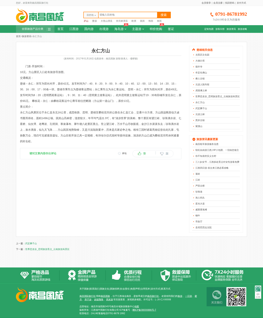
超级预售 (98, 299)
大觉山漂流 (106, 21)
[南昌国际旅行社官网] (40, 22)
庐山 (86, 21)
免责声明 (135, 288)
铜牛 (197, 215)
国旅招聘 (114, 288)
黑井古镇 (200, 120)
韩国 (150, 21)
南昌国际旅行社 (88, 296)
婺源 (94, 21)
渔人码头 (200, 197)
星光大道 (200, 203)
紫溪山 (198, 126)
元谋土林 (200, 114)
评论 (124, 153)
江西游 (74, 29)
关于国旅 (84, 288)
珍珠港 (198, 191)
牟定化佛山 (201, 72)
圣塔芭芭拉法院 (203, 227)
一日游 (188, 296)
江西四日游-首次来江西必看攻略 (212, 168)
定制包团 (209, 29)
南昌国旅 (105, 296)
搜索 (164, 15)
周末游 (109, 299)
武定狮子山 (201, 108)
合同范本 (145, 288)
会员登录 (206, 3)
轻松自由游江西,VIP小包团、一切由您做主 (217, 150)
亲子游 (88, 299)
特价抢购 (156, 28)
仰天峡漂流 (122, 21)
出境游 (104, 29)
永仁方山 (200, 102)
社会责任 (125, 288)
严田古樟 (200, 185)
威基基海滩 (201, 209)
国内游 (89, 29)
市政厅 (198, 221)
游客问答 (220, 29)
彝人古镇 (200, 78)
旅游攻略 (242, 29)
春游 (180, 296)
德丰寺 (198, 66)
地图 (136, 306)
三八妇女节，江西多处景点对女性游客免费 (217, 162)
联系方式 (165, 288)
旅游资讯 (231, 29)
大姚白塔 (200, 60)
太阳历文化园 (202, 54)
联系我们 (94, 288)
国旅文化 (104, 288)
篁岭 (197, 174)
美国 (142, 21)
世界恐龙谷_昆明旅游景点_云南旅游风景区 (217, 96)
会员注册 (218, 3)
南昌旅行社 (153, 296)
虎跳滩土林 (201, 90)
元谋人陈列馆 (202, 84)
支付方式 (241, 3)
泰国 (159, 21)
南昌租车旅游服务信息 (207, 144)
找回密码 (229, 3)
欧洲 (134, 21)
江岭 (197, 180)
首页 (60, 29)
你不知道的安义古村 (205, 156)
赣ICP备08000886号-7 (144, 310)
